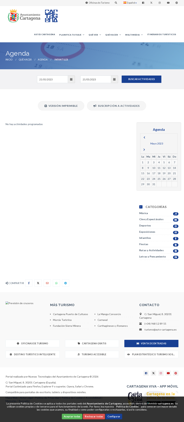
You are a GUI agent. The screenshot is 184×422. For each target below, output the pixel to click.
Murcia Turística (62, 319)
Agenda (43, 59)
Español (131, 2)
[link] (23, 14)
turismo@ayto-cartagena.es (160, 329)
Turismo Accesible (94, 354)
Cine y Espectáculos (151, 219)
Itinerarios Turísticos (161, 34)
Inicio (9, 59)
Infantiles (145, 237)
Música (143, 213)
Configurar (113, 416)
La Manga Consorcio (109, 314)
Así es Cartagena (44, 34)
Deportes (145, 225)
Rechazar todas (94, 416)
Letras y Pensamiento (152, 256)
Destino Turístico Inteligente (35, 354)
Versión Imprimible (62, 105)
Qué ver (93, 35)
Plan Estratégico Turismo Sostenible (155, 354)
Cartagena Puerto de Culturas (70, 314)
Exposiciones (147, 231)
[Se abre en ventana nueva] (25, 303)
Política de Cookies (127, 406)
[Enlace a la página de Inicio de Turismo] (50, 14)
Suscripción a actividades (118, 105)
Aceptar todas (72, 416)
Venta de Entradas (153, 343)
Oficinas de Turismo (99, 2)
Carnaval (103, 319)
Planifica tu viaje (70, 35)
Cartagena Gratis (94, 343)
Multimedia (132, 35)
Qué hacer (111, 35)
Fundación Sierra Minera (67, 325)
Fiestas (143, 244)
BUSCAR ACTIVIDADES (141, 79)
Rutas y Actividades (151, 250)
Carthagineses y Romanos (113, 325)
